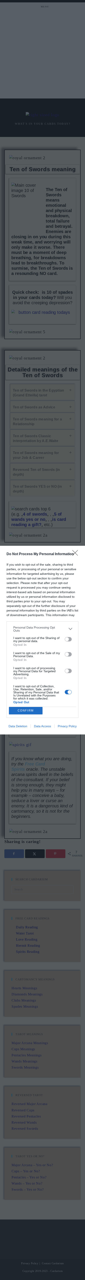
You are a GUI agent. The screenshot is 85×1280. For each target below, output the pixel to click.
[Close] (76, 554)
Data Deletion (17, 726)
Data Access (42, 726)
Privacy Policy (67, 726)
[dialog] (42, 640)
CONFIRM (26, 710)
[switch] (68, 639)
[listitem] (42, 629)
